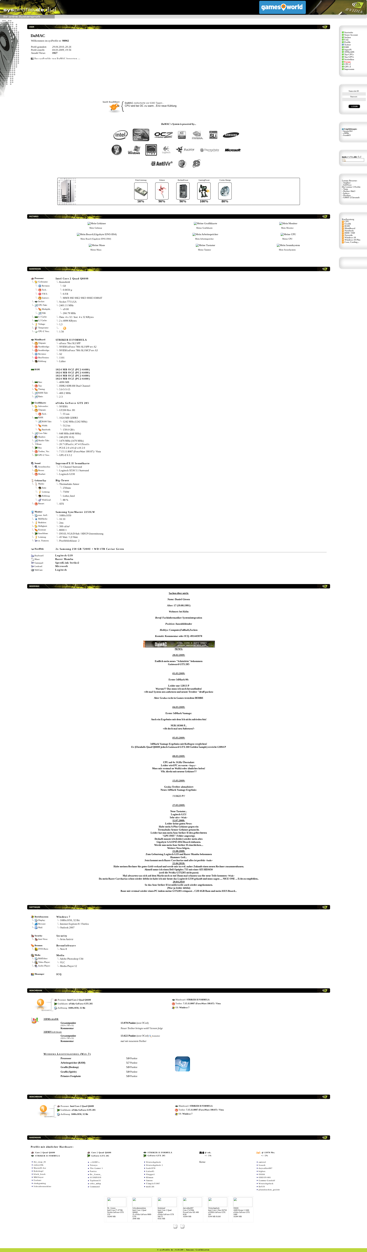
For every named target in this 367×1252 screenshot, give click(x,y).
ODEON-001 (265, 1177)
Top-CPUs (349, 54)
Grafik (348, 224)
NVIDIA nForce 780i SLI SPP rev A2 (78, 346)
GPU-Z (347, 67)
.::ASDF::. (95, 1162)
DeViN (262, 1187)
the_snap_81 (40, 1162)
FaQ (346, 40)
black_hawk (40, 1174)
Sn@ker (347, 183)
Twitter (347, 45)
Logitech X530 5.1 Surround (74, 470)
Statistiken (349, 59)
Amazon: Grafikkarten (198, 1250)
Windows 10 (350, 237)
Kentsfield (64, 282)
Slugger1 (150, 1174)
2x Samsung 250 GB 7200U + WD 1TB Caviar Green (90, 548)
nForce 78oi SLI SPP (69, 343)
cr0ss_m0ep (95, 1183)
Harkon (347, 195)
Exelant (37, 1180)
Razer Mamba (64, 559)
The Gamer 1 (96, 1168)
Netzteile (349, 235)
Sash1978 (150, 1168)
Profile (347, 42)
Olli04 (262, 1174)
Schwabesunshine (42, 1186)
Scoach (262, 1165)
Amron (149, 1180)
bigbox (262, 1171)
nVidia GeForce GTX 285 (72, 403)
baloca (346, 193)
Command (95, 1187)
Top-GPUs (349, 57)
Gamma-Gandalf (267, 1180)
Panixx (93, 1171)
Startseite (348, 32)
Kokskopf (38, 1171)
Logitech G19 (64, 555)
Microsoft (61, 566)
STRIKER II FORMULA (71, 339)
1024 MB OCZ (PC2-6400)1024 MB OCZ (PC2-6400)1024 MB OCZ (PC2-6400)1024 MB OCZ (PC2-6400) (73, 374)
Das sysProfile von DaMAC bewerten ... (57, 58)
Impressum (349, 69)
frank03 (347, 135)
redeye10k (39, 1165)
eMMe (346, 133)
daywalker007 (265, 1168)
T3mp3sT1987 (153, 1183)
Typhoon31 (95, 1180)
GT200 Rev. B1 (67, 410)
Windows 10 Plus (352, 240)
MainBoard (350, 228)
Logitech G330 (67, 474)
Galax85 (150, 1171)
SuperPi (348, 50)
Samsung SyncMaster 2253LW (75, 512)
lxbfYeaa (347, 185)
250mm (67, 487)
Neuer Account (351, 35)
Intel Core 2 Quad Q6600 (72, 278)
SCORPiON (95, 1177)
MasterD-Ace (40, 1168)
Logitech (61, 569)
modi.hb (150, 1187)
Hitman (149, 1177)
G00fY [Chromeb (351, 197)
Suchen (347, 37)
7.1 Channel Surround (70, 466)
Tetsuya (93, 1165)
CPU (347, 221)
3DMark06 (349, 52)
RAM (347, 226)
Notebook (349, 231)
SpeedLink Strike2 (67, 562)
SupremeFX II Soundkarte (73, 463)
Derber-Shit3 (349, 191)
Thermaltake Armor (69, 484)
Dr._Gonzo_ (95, 1174)
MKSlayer (39, 1177)
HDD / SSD (350, 233)
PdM (346, 47)
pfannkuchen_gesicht (269, 1190)
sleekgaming (40, 1183)
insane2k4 (347, 131)
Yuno (345, 189)
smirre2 (262, 1162)
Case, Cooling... (352, 242)
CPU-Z (347, 64)
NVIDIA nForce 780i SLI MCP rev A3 (78, 350)
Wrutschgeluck (153, 1162)
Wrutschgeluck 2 (154, 1165)
